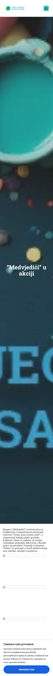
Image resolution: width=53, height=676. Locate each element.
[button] (46, 8)
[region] (26, 658)
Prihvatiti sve (26, 669)
